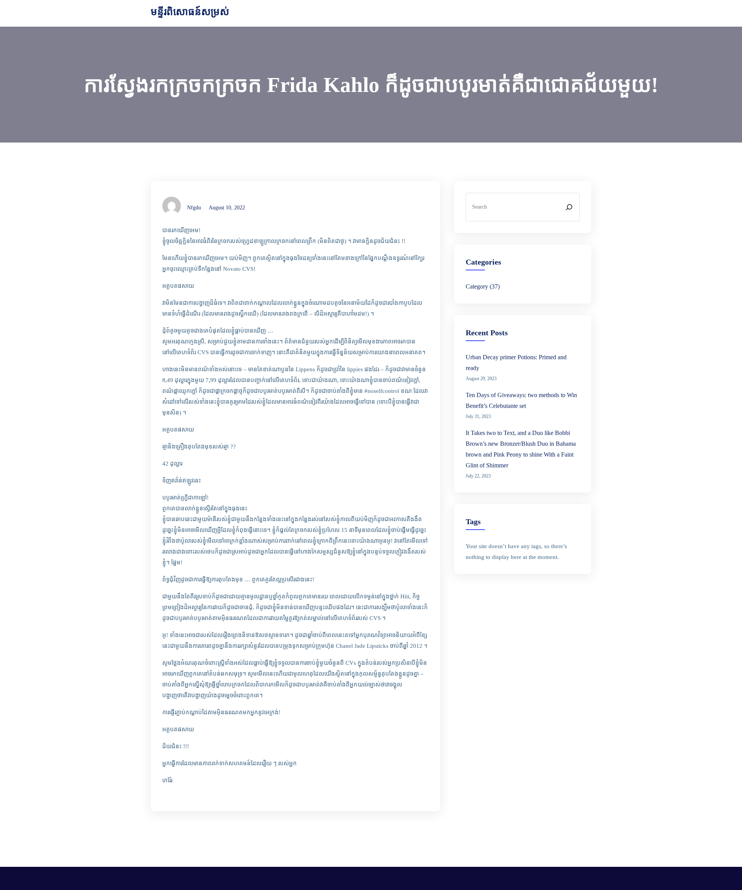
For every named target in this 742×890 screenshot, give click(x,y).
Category (477, 286)
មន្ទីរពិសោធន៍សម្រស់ (190, 11)
